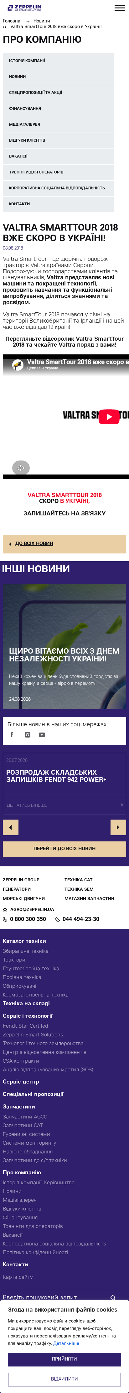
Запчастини (19, 1107)
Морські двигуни (24, 899)
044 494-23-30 (81, 920)
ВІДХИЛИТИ (64, 1379)
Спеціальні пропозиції (33, 1095)
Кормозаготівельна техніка (36, 995)
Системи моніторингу (29, 1143)
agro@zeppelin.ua (32, 910)
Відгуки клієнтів (22, 1209)
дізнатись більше (27, 806)
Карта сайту (18, 1277)
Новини (42, 21)
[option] (64, 784)
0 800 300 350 (28, 920)
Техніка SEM (79, 890)
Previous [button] (10, 827)
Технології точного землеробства (43, 1043)
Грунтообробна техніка (31, 969)
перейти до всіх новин (64, 849)
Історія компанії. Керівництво (39, 1183)
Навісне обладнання (28, 1152)
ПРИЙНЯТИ (64, 1359)
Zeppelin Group (21, 881)
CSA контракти (21, 1061)
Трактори (14, 960)
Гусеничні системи (26, 1134)
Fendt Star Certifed (25, 1026)
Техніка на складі (26, 1004)
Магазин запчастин (89, 899)
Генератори (17, 890)
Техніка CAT (78, 881)
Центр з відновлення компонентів (44, 1052)
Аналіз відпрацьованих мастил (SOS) (48, 1070)
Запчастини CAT (23, 1125)
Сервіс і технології (28, 1016)
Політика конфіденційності (35, 1252)
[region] (64, 1346)
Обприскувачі (19, 986)
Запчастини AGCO (25, 1117)
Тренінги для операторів (33, 1226)
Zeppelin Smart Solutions (33, 1035)
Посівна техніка (22, 977)
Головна (11, 21)
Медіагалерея (20, 1200)
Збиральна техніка (26, 951)
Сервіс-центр (21, 1082)
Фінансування (20, 1217)
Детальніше (66, 1344)
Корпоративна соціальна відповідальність (54, 1244)
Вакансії (13, 1235)
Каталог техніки (24, 941)
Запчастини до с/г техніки (35, 1160)
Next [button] (118, 827)
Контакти (15, 1265)
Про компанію (22, 1173)
